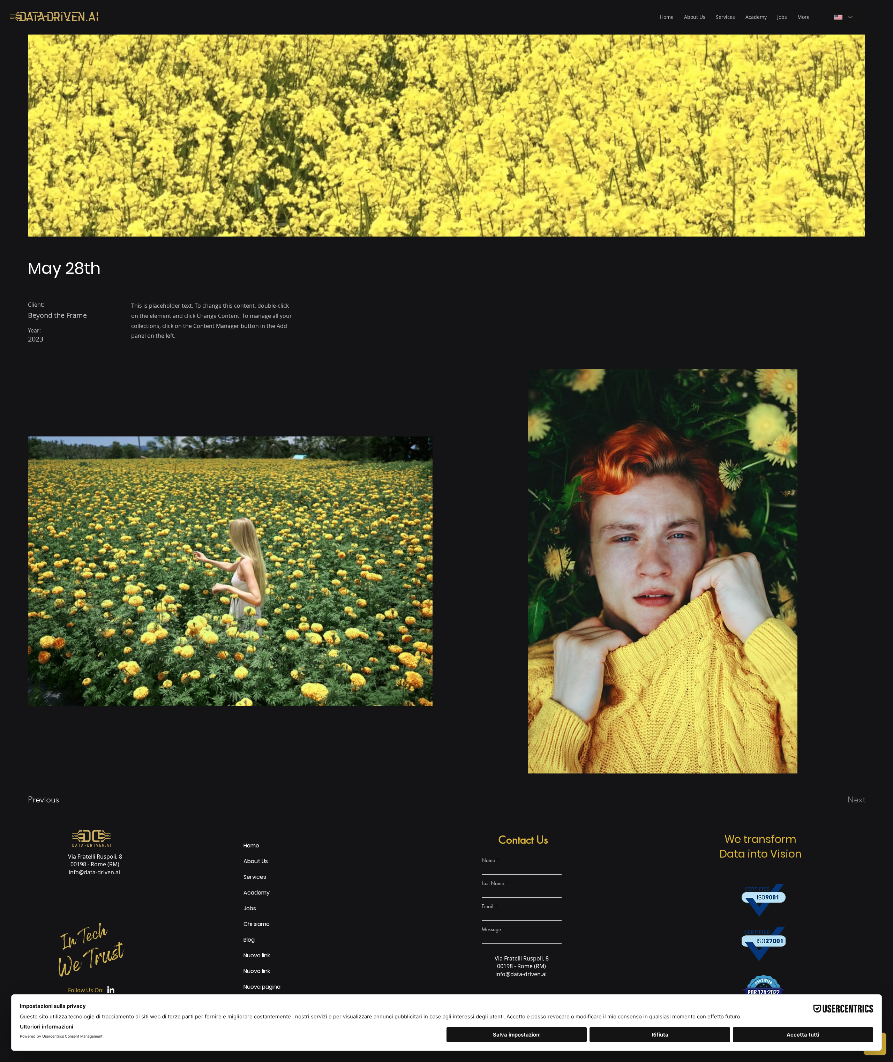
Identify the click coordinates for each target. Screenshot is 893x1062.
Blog (249, 940)
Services (250, 877)
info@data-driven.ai (94, 872)
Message (491, 929)
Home (250, 846)
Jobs (249, 908)
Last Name (493, 883)
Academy (250, 893)
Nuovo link (250, 955)
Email (487, 906)
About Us (250, 861)
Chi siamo (250, 924)
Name (488, 860)
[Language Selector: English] (841, 17)
